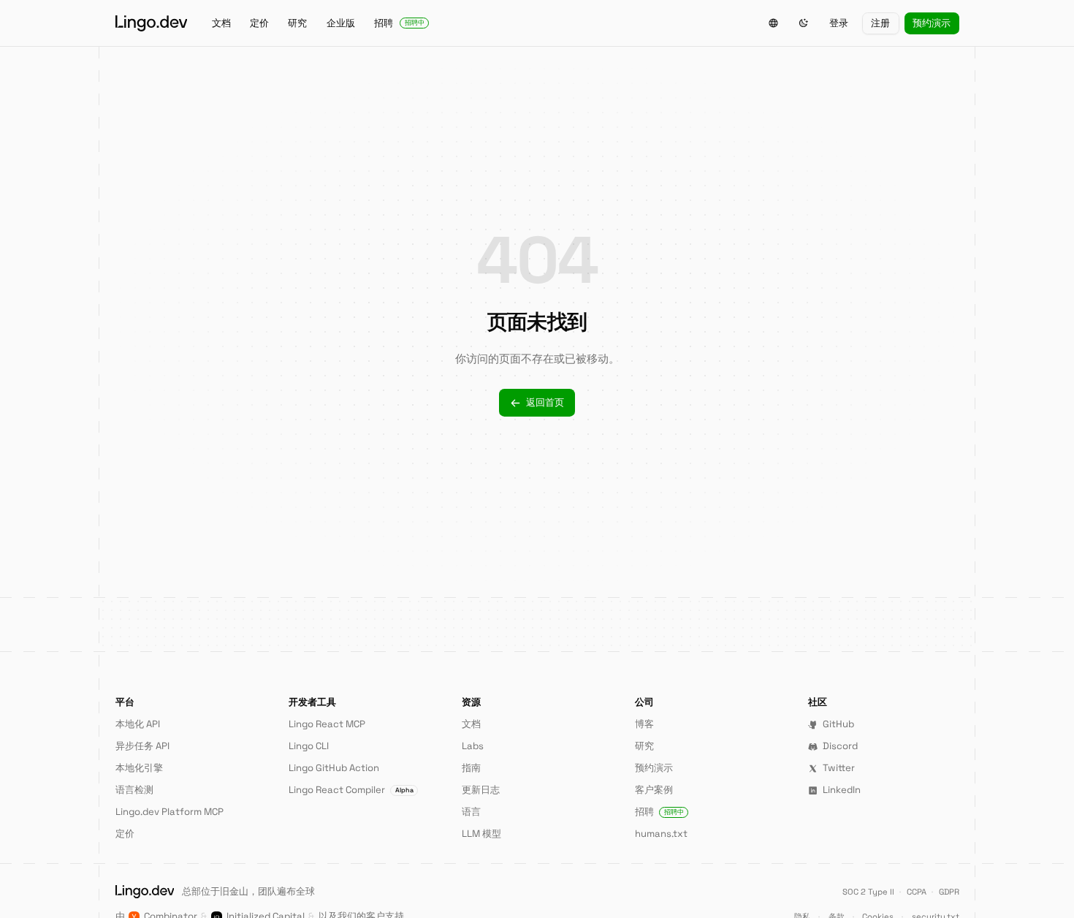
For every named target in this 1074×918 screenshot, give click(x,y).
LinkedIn (842, 790)
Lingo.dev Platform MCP (169, 811)
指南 (471, 768)
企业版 (341, 23)
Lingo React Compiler (351, 790)
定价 (259, 23)
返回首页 (545, 402)
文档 (221, 23)
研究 (297, 23)
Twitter (839, 768)
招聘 (399, 23)
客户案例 (654, 790)
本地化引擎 (139, 768)
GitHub (838, 724)
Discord (840, 746)
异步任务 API (142, 746)
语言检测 (134, 790)
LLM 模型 (481, 833)
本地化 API (137, 724)
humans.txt (661, 833)
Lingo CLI (309, 746)
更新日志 (481, 790)
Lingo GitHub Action (334, 768)
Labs (473, 746)
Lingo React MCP (327, 724)
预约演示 (932, 23)
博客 (644, 724)
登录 (838, 23)
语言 (471, 811)
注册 (880, 23)
